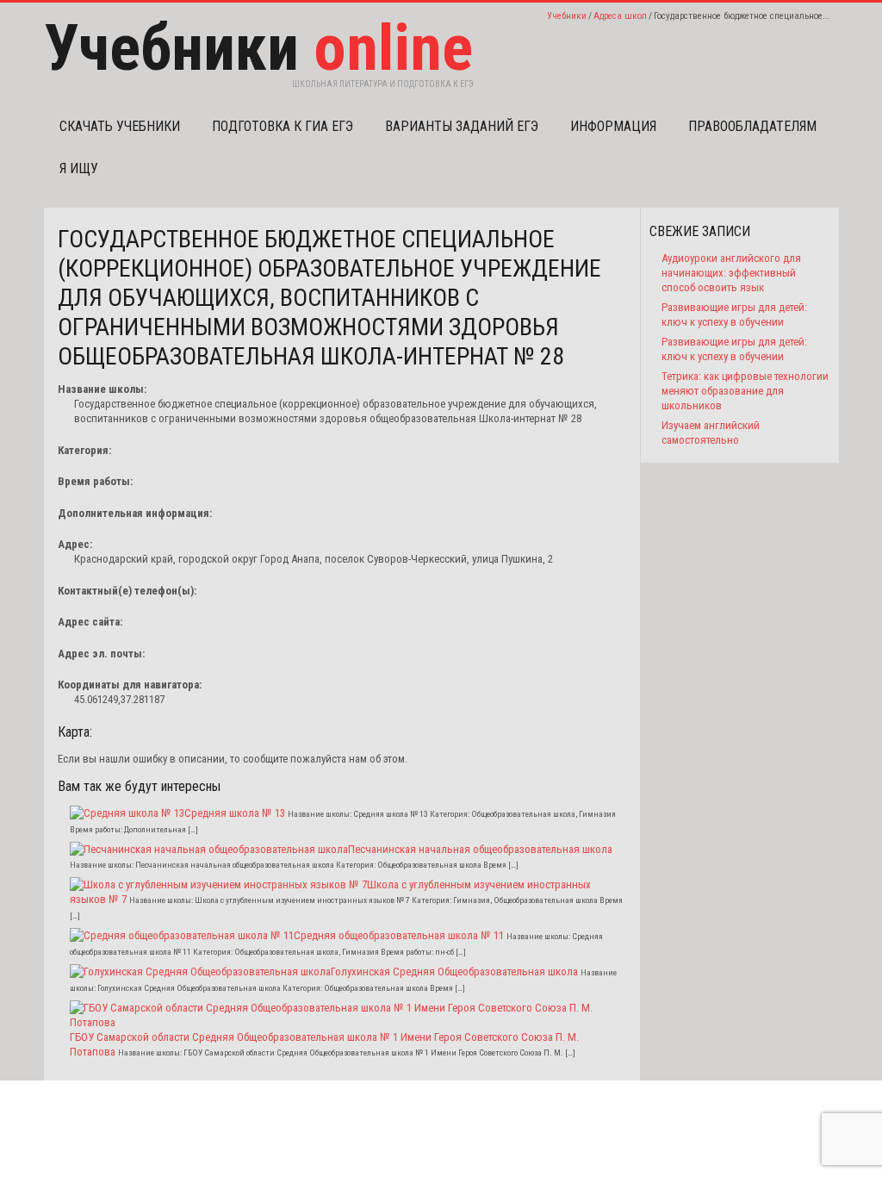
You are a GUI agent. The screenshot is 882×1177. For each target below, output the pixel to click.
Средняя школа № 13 (234, 812)
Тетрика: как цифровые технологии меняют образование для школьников (745, 391)
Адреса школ (620, 16)
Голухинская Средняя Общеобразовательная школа (454, 971)
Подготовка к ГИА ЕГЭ (282, 126)
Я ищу (78, 168)
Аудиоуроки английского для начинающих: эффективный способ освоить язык (731, 273)
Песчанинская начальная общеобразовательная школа (480, 849)
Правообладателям (752, 126)
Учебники (567, 16)
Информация (613, 126)
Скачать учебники (119, 126)
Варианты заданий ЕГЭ (461, 126)
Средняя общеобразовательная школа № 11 (399, 935)
